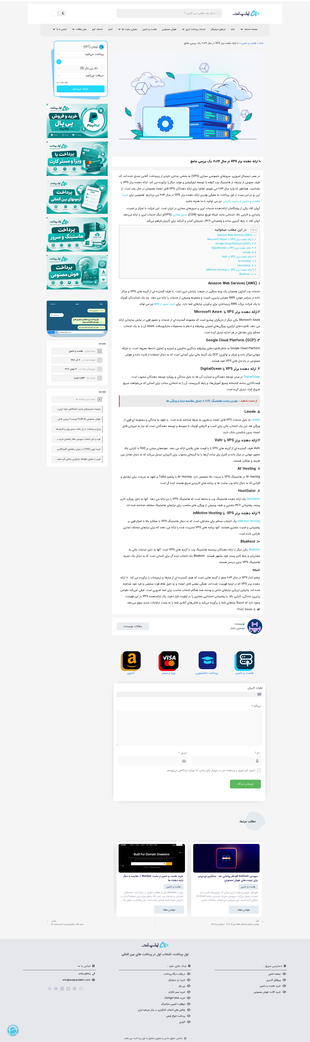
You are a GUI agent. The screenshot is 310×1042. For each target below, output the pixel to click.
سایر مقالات (81, 29)
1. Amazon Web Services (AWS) (235, 235)
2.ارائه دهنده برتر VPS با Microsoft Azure (230, 239)
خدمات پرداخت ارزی (195, 29)
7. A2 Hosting (246, 261)
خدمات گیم (97, 29)
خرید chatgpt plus (175, 998)
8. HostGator (245, 266)
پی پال (182, 986)
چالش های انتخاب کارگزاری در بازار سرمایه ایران (161, 1010)
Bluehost (254, 549)
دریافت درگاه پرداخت (174, 974)
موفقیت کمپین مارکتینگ (173, 1004)
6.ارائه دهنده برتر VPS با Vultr (238, 257)
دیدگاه (256, 706)
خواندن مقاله (244, 910)
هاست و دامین (149, 29)
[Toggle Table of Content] (252, 230)
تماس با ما (62, 29)
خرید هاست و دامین (270, 986)
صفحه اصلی (274, 974)
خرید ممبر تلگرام (177, 992)
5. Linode (248, 253)
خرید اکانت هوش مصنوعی (267, 992)
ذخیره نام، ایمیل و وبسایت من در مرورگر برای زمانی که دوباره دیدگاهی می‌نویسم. (210, 770)
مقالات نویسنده (133, 626)
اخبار (110, 29)
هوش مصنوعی (169, 29)
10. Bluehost (246, 274)
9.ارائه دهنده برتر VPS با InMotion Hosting (230, 270)
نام (257, 753)
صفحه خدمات (250, 29)
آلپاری (182, 1022)
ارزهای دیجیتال (218, 29)
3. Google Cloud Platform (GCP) (234, 244)
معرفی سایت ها (129, 29)
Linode (255, 420)
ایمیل (182, 753)
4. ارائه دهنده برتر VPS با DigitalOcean (233, 248)
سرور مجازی (180, 214)
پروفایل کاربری (273, 980)
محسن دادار (238, 628)
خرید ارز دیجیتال (176, 980)
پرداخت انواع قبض (175, 1016)
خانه (233, 29)
